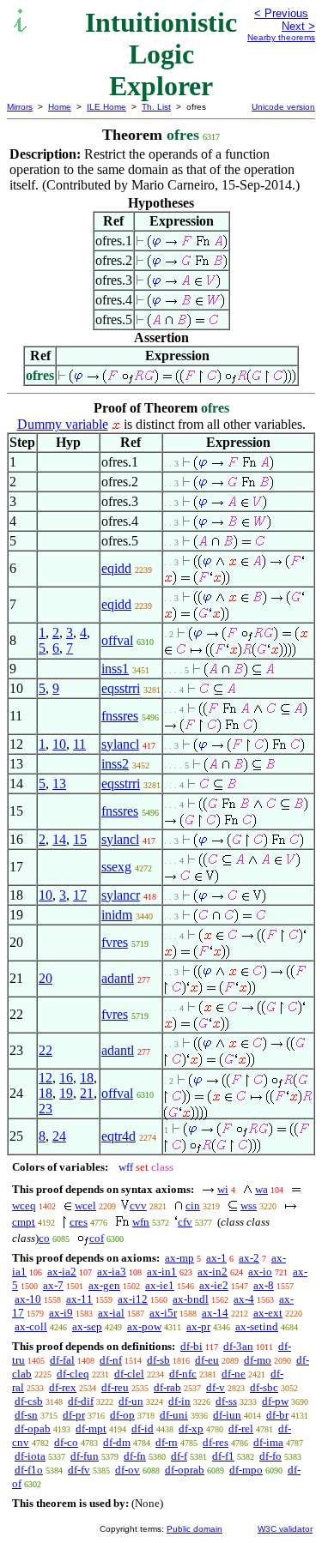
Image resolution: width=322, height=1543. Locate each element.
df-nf (111, 1359)
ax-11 (79, 1299)
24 (59, 1136)
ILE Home (106, 107)
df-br (277, 1414)
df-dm (117, 1442)
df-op (122, 1414)
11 (79, 744)
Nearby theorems (281, 37)
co (44, 1238)
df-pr (74, 1414)
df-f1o (29, 1469)
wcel (85, 1205)
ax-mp (179, 1257)
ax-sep (87, 1326)
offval (117, 640)
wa (261, 1189)
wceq (24, 1205)
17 (80, 895)
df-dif (81, 1401)
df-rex (62, 1387)
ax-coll (31, 1326)
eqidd (116, 568)
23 (45, 1108)
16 (66, 1077)
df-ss (226, 1401)
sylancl (120, 744)
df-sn (26, 1414)
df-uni (174, 1414)
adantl (117, 978)
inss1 (115, 668)
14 (59, 839)
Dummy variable (62, 424)
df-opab (33, 1428)
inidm (116, 914)
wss (248, 1205)
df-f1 (223, 1456)
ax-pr (198, 1326)
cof (96, 1238)
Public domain (194, 1529)
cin (192, 1205)
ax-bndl (191, 1299)
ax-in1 (162, 1271)
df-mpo (246, 1469)
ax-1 (216, 1257)
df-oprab (184, 1469)
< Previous (281, 13)
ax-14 (215, 1312)
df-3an (238, 1346)
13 (59, 783)
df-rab (167, 1387)
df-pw (275, 1401)
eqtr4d (118, 1136)
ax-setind (256, 1326)
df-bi (191, 1346)
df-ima (268, 1442)
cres (79, 1221)
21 (87, 1093)
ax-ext (268, 1312)
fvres (114, 942)
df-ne (234, 1373)
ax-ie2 (213, 1285)
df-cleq (73, 1373)
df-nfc (183, 1373)
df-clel (129, 1373)
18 (87, 1077)
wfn (140, 1221)
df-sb (158, 1359)
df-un (130, 1401)
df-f (179, 1456)
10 (59, 744)
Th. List (156, 107)
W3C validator (285, 1529)
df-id (142, 1428)
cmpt (23, 1221)
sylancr (120, 895)
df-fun (84, 1456)
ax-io (260, 1271)
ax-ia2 (61, 1271)
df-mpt (91, 1428)
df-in (179, 1401)
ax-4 (244, 1299)
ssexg (116, 866)
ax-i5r (163, 1312)
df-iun (227, 1414)
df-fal (62, 1359)
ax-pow (144, 1326)
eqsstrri (120, 688)
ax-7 (53, 1285)
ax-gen (104, 1285)
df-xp (191, 1428)
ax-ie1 (159, 1285)
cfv (185, 1221)
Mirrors (20, 107)
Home (59, 107)
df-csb (29, 1401)
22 (45, 1050)
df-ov (127, 1469)
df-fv (79, 1469)
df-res (215, 1442)
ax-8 (263, 1285)
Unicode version (283, 107)
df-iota (30, 1456)
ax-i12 (133, 1299)
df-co (66, 1442)
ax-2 (249, 1257)
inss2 (115, 763)
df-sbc (264, 1387)
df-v (215, 1387)
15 (80, 839)
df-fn (135, 1456)
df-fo (270, 1456)
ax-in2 (212, 1271)
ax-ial (111, 1312)
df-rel (240, 1428)
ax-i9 (61, 1312)
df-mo (257, 1359)
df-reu (115, 1387)
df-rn (166, 1442)
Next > (298, 26)
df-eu (207, 1359)
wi (222, 1189)
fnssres (119, 715)
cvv (138, 1205)
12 (45, 1077)
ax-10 (28, 1299)
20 (45, 978)
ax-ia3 (111, 1271)
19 (66, 1093)
